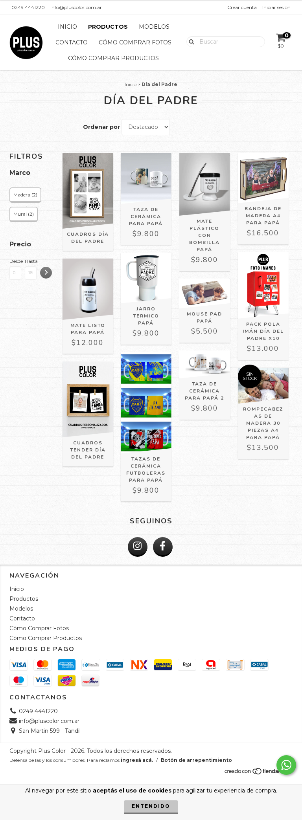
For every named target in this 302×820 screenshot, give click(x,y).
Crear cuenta (242, 7)
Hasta (31, 261)
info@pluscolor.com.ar (76, 7)
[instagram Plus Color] (137, 547)
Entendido (151, 806)
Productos (108, 26)
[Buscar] (189, 41)
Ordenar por (101, 126)
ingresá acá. (137, 760)
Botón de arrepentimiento (196, 760)
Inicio (67, 26)
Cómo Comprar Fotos (135, 42)
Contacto (71, 42)
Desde (15, 261)
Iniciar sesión (276, 7)
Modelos (154, 26)
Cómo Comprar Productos (113, 58)
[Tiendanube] (258, 773)
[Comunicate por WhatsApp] (286, 765)
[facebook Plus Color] (163, 547)
